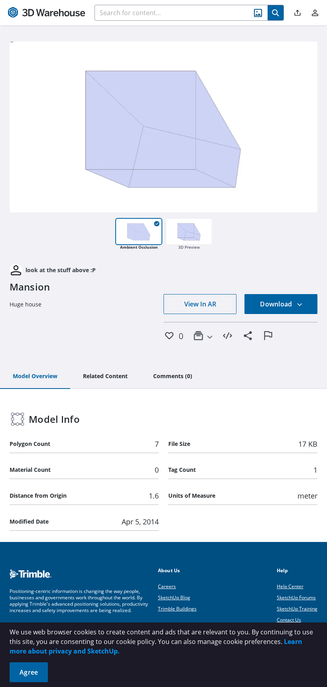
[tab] (35, 376)
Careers (167, 586)
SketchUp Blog (174, 597)
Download (277, 304)
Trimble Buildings (177, 608)
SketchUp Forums (296, 597)
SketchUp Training (297, 608)
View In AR (200, 304)
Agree (29, 672)
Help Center (290, 586)
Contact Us (289, 619)
